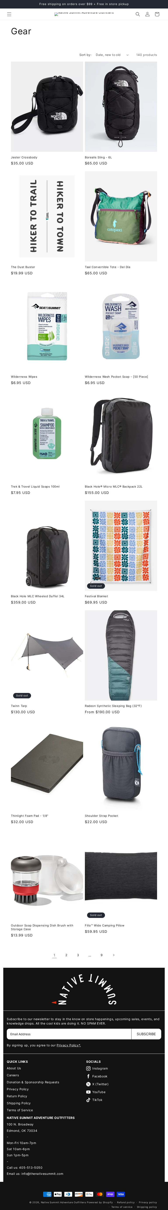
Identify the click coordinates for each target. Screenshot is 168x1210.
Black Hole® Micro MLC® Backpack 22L (114, 486)
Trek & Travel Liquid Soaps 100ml (35, 486)
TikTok (97, 1100)
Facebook (100, 1076)
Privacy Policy (18, 1089)
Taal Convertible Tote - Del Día (107, 267)
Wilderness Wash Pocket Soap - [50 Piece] (116, 376)
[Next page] (113, 955)
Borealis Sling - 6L (98, 157)
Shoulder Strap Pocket (101, 815)
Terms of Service (20, 1110)
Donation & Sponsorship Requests (33, 1082)
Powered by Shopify (100, 1202)
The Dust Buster (23, 267)
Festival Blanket (96, 596)
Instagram (100, 1068)
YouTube (98, 1092)
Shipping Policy (19, 1103)
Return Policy (17, 1096)
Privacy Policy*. (69, 1045)
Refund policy (126, 1202)
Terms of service (122, 1206)
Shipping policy (147, 1206)
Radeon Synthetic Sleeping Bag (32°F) (113, 706)
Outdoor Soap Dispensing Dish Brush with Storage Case (42, 927)
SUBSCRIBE (146, 1034)
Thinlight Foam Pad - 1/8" (29, 815)
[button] (9, 14)
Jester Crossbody (24, 157)
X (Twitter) (100, 1084)
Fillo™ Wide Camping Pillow (105, 925)
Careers (13, 1075)
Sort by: (85, 55)
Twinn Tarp (19, 706)
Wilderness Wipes (24, 376)
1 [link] (54, 955)
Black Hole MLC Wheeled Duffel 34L (38, 596)
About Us (14, 1068)
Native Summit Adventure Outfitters (63, 1202)
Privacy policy (148, 1202)
